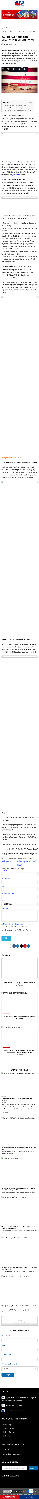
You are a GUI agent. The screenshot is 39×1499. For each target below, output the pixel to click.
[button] (3, 3)
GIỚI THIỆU (5, 1450)
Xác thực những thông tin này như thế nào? (19, 110)
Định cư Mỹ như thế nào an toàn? (15, 105)
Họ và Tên (6, 1336)
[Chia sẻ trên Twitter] (17, 946)
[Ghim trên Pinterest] (25, 946)
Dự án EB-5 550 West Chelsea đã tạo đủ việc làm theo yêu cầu (19, 1148)
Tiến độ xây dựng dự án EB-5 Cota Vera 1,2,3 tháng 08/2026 (19, 1306)
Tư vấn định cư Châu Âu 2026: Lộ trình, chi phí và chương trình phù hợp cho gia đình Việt (18, 1189)
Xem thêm (5, 1112)
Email (4, 1345)
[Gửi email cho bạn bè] (21, 946)
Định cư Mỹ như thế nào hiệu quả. (15, 108)
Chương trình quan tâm (10, 1364)
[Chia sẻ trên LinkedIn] (28, 946)
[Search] (37, 3)
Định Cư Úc (7, 1436)
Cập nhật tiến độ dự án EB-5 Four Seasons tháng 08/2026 (17, 1099)
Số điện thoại (7, 1355)
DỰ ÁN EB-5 (10, 28)
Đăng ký (8, 1375)
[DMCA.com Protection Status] (13, 1491)
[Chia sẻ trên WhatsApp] (10, 946)
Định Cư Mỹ (7, 1425)
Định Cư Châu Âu (8, 1432)
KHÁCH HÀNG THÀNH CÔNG (12, 1454)
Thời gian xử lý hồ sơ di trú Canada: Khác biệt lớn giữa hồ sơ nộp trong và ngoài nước (19, 1227)
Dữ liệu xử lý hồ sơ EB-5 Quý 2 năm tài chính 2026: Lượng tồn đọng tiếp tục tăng (19, 1268)
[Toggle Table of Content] (29, 102)
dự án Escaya (15, 175)
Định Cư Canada (8, 1428)
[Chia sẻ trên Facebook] (14, 946)
